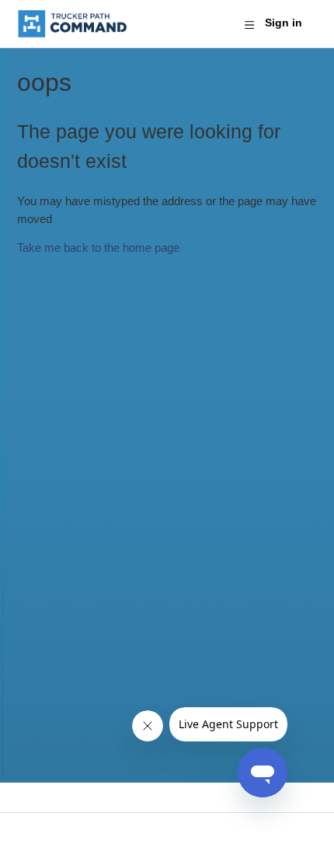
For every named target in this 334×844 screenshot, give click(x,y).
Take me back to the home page (98, 247)
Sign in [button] (283, 22)
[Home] (72, 23)
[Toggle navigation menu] (249, 24)
